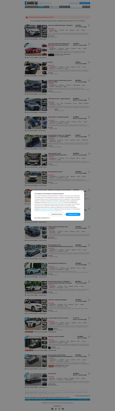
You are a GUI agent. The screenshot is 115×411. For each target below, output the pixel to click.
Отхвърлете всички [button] (56, 214)
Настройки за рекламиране (47, 209)
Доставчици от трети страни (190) (55, 202)
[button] (42, 218)
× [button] (81, 191)
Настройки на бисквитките (41, 210)
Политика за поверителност (55, 210)
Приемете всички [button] (73, 214)
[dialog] (57, 205)
